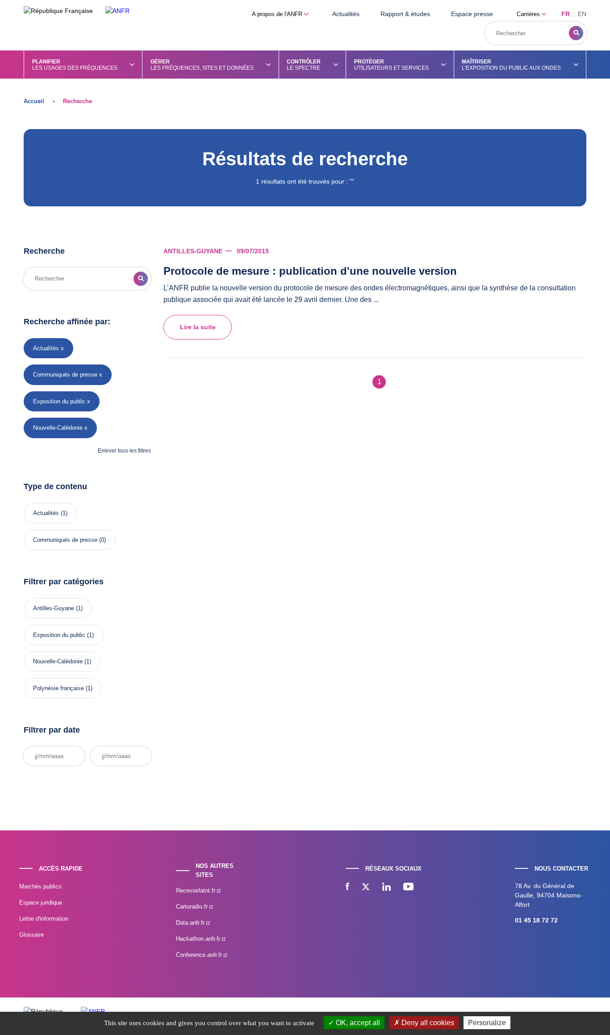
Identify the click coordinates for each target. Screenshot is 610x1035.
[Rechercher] (576, 33)
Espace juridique (40, 902)
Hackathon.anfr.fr (199, 938)
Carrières (529, 14)
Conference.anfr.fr (200, 954)
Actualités (345, 13)
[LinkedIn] (386, 887)
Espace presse (472, 13)
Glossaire (31, 934)
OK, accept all (357, 1023)
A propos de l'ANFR (278, 14)
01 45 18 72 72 (536, 920)
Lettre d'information (43, 918)
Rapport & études (405, 13)
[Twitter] (366, 887)
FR (565, 13)
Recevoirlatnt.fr (196, 890)
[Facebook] (347, 887)
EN (582, 13)
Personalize (487, 1023)
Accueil (34, 101)
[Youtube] (408, 887)
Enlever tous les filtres (124, 451)
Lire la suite (198, 327)
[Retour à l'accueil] (117, 11)
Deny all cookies (427, 1023)
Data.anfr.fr (191, 922)
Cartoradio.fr (192, 906)
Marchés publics (40, 886)
